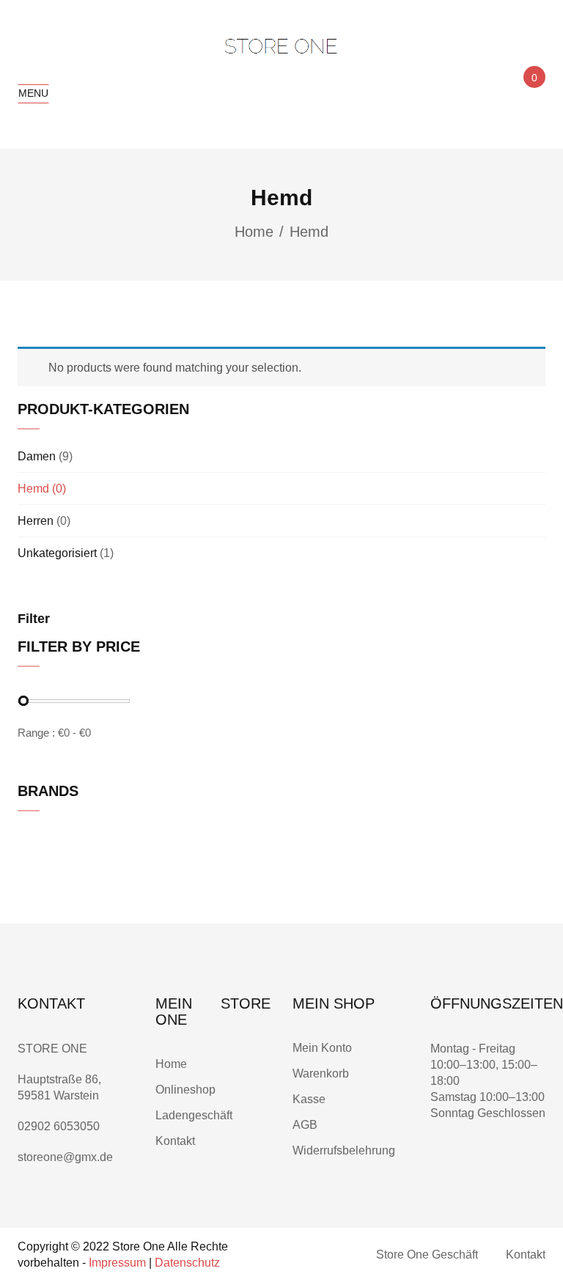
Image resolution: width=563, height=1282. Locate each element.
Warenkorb (322, 1073)
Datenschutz (187, 1262)
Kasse (308, 1099)
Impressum (117, 1262)
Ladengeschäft (193, 1115)
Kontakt (175, 1141)
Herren (36, 521)
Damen (37, 456)
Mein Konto (322, 1048)
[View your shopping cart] (532, 90)
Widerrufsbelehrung (343, 1150)
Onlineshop (186, 1089)
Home (254, 232)
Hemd (33, 488)
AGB (304, 1125)
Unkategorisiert (57, 553)
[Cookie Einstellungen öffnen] (32, 1263)
